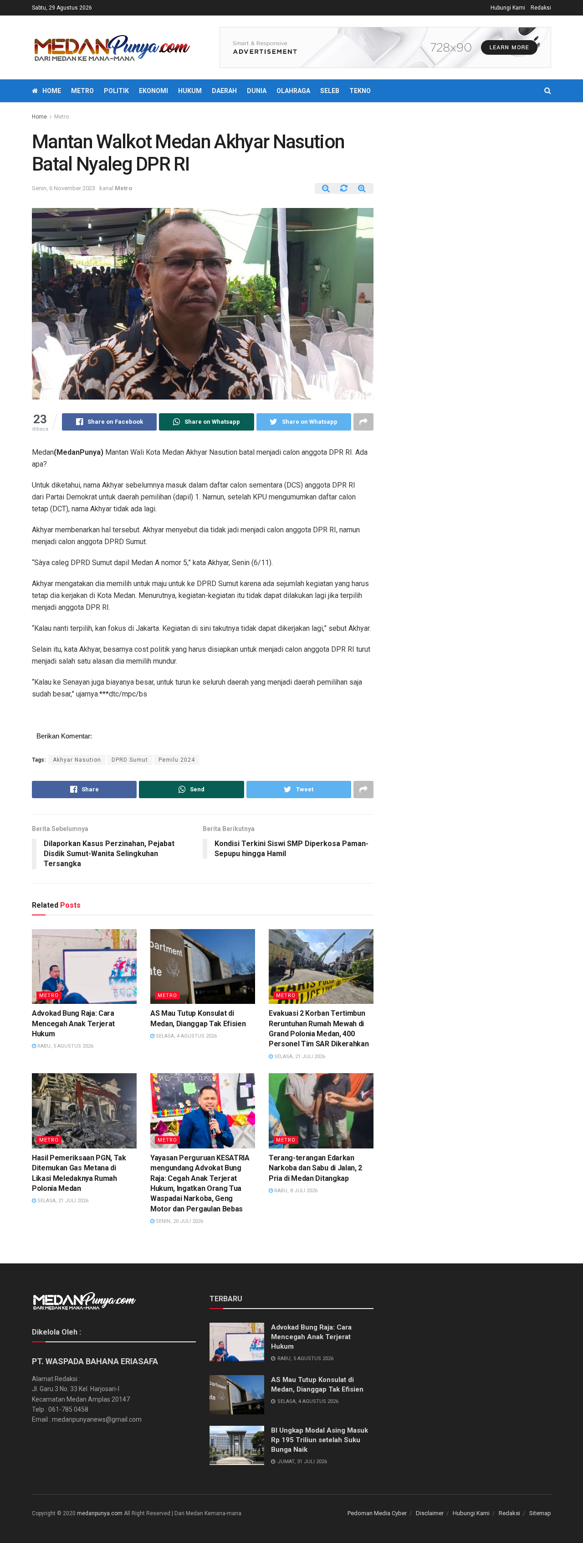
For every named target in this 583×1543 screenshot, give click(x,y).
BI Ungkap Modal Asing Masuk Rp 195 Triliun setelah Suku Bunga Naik (319, 1440)
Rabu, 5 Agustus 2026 (64, 1046)
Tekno (360, 90)
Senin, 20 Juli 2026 (178, 1221)
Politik (116, 90)
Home (51, 90)
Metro (82, 90)
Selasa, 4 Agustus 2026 (185, 1036)
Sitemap (540, 1513)
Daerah (224, 90)
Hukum (190, 90)
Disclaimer (430, 1513)
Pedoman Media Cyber (377, 1513)
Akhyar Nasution (77, 760)
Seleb (329, 90)
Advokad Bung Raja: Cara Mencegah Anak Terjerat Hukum (73, 1023)
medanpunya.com (100, 1513)
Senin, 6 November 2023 (63, 188)
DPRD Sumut (130, 760)
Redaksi (541, 8)
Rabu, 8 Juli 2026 (295, 1191)
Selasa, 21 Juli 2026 (299, 1057)
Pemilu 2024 (177, 760)
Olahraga (293, 90)
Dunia (256, 90)
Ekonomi (153, 90)
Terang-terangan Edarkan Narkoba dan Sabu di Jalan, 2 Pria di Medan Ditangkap (315, 1168)
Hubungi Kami (508, 8)
